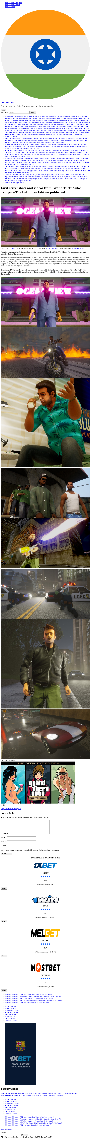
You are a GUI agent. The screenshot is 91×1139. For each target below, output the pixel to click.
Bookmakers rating (47, 125)
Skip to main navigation (13, 3)
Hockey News (47, 161)
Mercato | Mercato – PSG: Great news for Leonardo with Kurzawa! (29, 998)
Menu (3, 110)
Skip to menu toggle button (14, 183)
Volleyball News (46, 177)
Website (3, 846)
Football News (47, 140)
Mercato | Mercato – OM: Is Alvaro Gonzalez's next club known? (28, 1002)
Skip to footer (10, 7)
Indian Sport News (7, 102)
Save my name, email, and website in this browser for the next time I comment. (31, 850)
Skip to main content (12, 5)
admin (48, 248)
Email (3, 842)
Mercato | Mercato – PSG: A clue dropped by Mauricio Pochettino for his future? (33, 1000)
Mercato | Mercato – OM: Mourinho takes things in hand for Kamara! (29, 994)
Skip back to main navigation (11, 809)
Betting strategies (11, 136)
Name (3, 837)
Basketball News (46, 146)
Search (3, 1133)
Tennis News (47, 169)
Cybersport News (47, 153)
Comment (4, 834)
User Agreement (6, 1129)
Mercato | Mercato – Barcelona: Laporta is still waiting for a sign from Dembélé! (33, 996)
